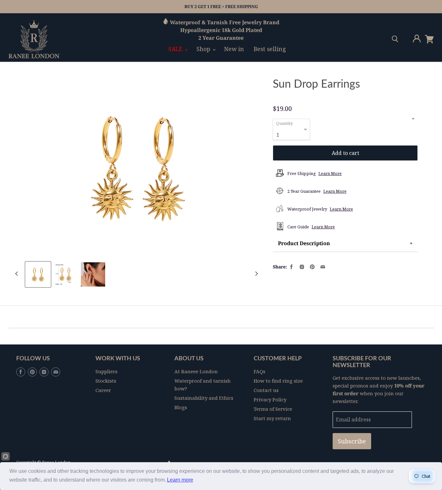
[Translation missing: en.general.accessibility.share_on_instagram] (301, 266)
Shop (204, 49)
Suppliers (106, 371)
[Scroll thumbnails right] (255, 273)
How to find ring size (278, 380)
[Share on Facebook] (291, 266)
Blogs (180, 407)
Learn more (180, 480)
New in (234, 49)
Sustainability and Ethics (203, 398)
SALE (176, 49)
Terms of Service (273, 409)
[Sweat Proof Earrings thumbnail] (38, 274)
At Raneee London (196, 371)
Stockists (105, 380)
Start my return (272, 418)
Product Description (304, 243)
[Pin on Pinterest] (311, 266)
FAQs (259, 371)
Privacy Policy (270, 399)
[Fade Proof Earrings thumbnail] (65, 274)
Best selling (270, 49)
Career (103, 390)
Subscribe (352, 441)
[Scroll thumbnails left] (17, 273)
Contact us (266, 390)
